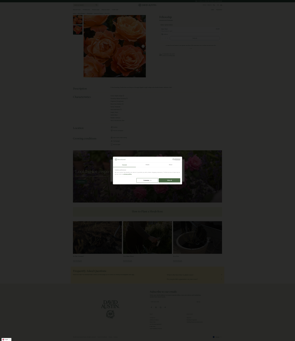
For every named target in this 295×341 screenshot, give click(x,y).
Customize (146, 180)
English (6, 339)
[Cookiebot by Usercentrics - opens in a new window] (173, 159)
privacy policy (128, 174)
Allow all (169, 180)
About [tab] (170, 164)
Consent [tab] (124, 165)
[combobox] (6, 339)
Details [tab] (147, 164)
